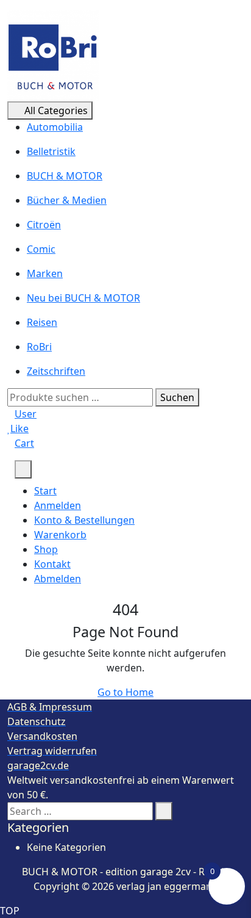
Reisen (42, 322)
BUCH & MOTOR (64, 176)
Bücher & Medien (67, 200)
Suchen (177, 397)
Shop (46, 549)
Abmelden (57, 578)
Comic (41, 249)
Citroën (44, 224)
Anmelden (57, 505)
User (26, 414)
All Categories (56, 110)
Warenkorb (60, 534)
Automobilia (55, 127)
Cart (24, 443)
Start (45, 490)
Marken (45, 273)
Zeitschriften (56, 371)
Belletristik (51, 151)
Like (19, 428)
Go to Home (125, 692)
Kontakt (52, 564)
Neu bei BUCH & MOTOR (83, 298)
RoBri (39, 346)
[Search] (163, 811)
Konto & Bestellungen (84, 520)
